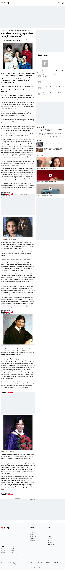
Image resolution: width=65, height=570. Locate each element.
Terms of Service (23, 563)
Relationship (14, 554)
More (46, 2)
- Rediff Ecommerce (34, 534)
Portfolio (3, 556)
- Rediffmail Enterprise (34, 533)
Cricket (49, 536)
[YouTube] (36, 567)
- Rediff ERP (32, 540)
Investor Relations (31, 563)
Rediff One (32, 531)
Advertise (10, 562)
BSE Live (3, 548)
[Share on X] (28, 567)
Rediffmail (32, 529)
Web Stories (40, 155)
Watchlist (3, 554)
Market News (3, 552)
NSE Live (3, 550)
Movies (49, 533)
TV (43, 2)
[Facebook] (31, 567)
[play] (50, 162)
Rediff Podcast (51, 544)
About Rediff (2, 563)
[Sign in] (63, 3)
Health (12, 548)
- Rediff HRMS (33, 536)
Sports (49, 534)
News (25, 2)
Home (19, 2)
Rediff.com (50, 562)
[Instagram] (34, 567)
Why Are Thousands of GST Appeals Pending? (50, 136)
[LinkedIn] (39, 567)
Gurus (41, 2)
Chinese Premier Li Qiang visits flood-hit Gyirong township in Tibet (50, 133)
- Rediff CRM (32, 538)
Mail (22, 2)
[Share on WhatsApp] (25, 567)
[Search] (59, 3)
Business (50, 531)
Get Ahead (50, 538)
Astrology (50, 542)
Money (31, 2)
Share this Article (30, 40)
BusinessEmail (37, 2)
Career (12, 552)
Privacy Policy (14, 563)
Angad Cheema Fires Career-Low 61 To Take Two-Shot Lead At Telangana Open (50, 130)
